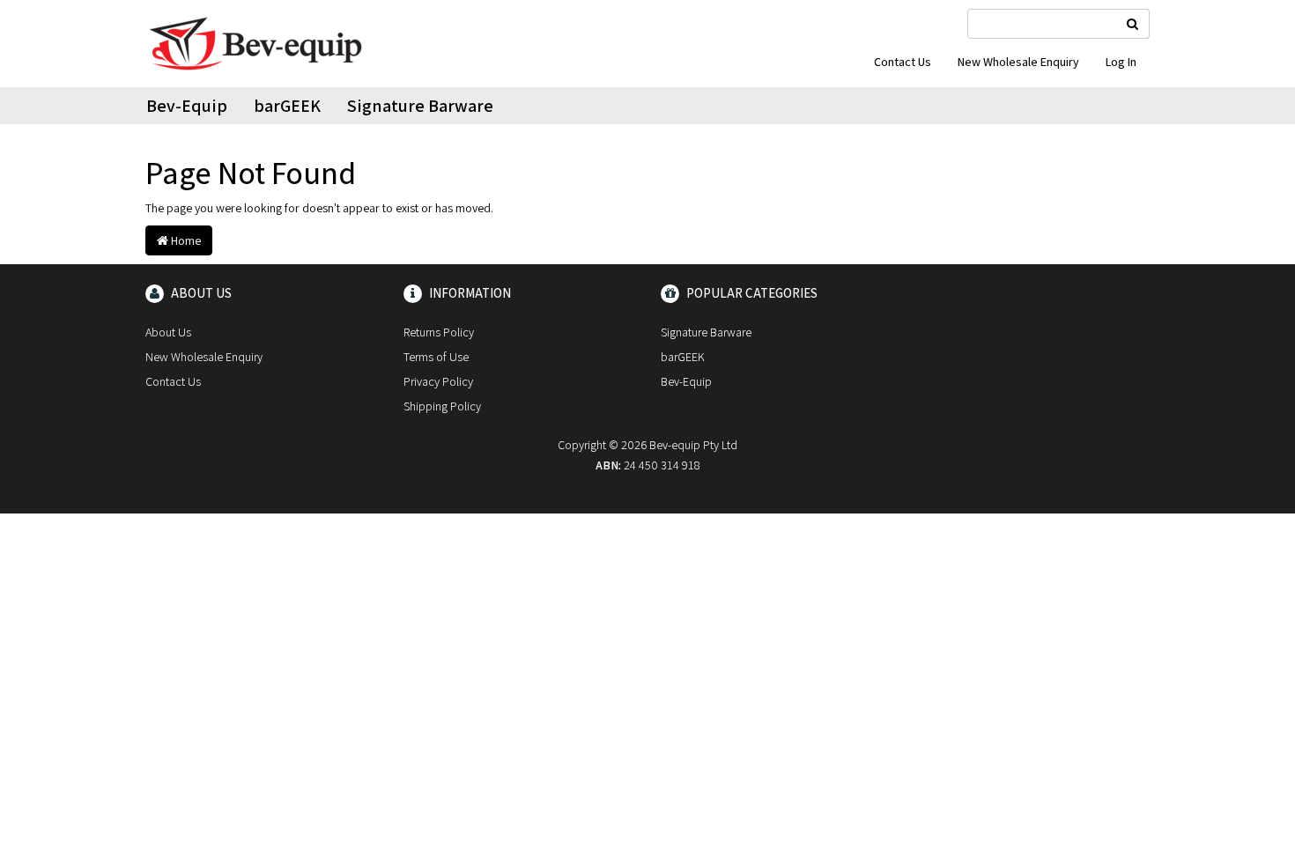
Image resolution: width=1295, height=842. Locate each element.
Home (184, 240)
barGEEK (287, 105)
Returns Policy (438, 332)
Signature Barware (420, 105)
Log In (1121, 62)
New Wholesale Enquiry (1018, 62)
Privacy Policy (438, 381)
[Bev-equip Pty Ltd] (255, 42)
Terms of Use (436, 357)
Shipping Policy (442, 406)
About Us (168, 332)
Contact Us (902, 62)
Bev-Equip (186, 105)
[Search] (1133, 24)
